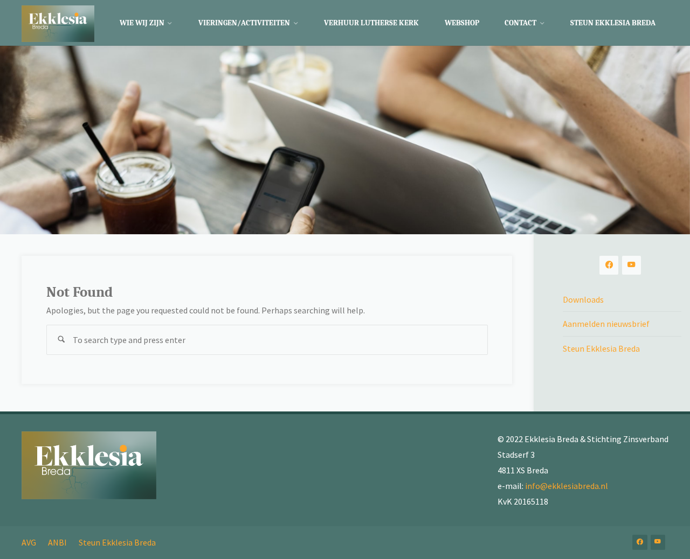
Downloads (583, 299)
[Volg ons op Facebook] (608, 265)
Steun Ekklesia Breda (601, 348)
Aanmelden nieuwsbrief (606, 323)
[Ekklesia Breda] (58, 22)
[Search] (61, 340)
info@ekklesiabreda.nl (566, 485)
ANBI (57, 542)
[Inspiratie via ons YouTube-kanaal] (631, 265)
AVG (29, 542)
